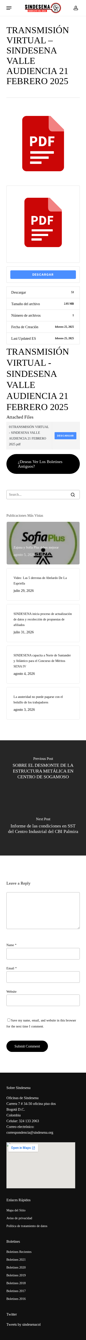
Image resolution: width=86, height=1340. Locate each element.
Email (11, 968)
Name (11, 945)
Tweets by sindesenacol (23, 1324)
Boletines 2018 (16, 1283)
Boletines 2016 (16, 1299)
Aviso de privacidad (19, 1218)
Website (11, 991)
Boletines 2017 (16, 1291)
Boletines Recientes (18, 1252)
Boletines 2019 (16, 1275)
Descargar (43, 274)
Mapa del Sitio (15, 1210)
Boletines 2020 (16, 1267)
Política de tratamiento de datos (26, 1226)
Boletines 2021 (16, 1259)
